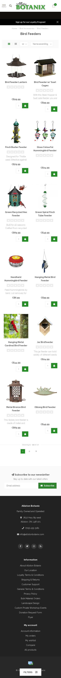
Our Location (30, 570)
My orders (31, 636)
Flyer (30, 617)
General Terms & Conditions (30, 589)
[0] (53, 6)
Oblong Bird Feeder (45, 407)
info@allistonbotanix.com (32, 534)
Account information (30, 631)
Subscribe (48, 485)
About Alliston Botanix (30, 565)
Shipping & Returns (30, 580)
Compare (30, 645)
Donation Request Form (30, 612)
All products (30, 650)
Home (14, 28)
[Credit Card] (30, 663)
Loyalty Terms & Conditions (30, 575)
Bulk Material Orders (30, 598)
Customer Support (30, 584)
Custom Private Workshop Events (30, 608)
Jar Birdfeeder (45, 342)
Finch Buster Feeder (16, 147)
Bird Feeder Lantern (16, 82)
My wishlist (30, 640)
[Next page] (36, 451)
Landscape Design (30, 603)
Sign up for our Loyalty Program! (30, 22)
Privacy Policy (30, 594)
